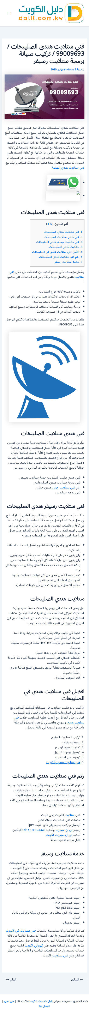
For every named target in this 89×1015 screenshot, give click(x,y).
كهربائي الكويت (34, 945)
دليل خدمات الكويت (40, 1001)
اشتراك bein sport (33, 830)
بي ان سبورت (64, 830)
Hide (50, 224)
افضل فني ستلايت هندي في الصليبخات (57, 252)
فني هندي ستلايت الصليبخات (63, 237)
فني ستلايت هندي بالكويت (63, 762)
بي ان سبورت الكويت (59, 835)
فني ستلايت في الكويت (21, 930)
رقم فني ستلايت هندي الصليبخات (60, 257)
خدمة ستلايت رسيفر (68, 262)
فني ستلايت (60, 955)
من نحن (9, 1001)
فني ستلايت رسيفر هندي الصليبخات (59, 242)
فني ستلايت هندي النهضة (68, 167)
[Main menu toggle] (8, 13)
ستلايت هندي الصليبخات (65, 247)
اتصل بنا (44, 1006)
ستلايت (70, 815)
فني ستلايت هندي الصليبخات (63, 232)
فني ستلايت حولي (63, 487)
